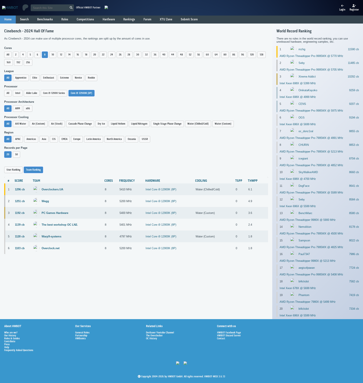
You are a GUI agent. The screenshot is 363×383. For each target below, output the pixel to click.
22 (103, 54)
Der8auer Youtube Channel (160, 332)
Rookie (91, 77)
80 (225, 54)
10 (52, 54)
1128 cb (20, 236)
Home (8, 19)
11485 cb (353, 62)
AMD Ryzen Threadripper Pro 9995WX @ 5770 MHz (311, 56)
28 (129, 54)
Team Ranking (33, 169)
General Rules (82, 332)
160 (9, 62)
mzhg (302, 49)
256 (28, 62)
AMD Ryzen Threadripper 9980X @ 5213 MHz (308, 260)
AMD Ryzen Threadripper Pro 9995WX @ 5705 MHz (311, 69)
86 (233, 54)
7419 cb (354, 295)
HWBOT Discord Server (229, 335)
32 (146, 54)
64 (216, 54)
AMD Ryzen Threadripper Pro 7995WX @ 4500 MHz (311, 233)
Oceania (132, 139)
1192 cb (20, 213)
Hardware (109, 19)
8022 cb (354, 240)
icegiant (303, 158)
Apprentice (20, 77)
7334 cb (354, 308)
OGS (302, 117)
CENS (302, 103)
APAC (18, 139)
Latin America (93, 139)
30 (137, 54)
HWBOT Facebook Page (229, 332)
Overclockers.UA (52, 189)
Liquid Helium (118, 123)
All (8, 54)
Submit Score (189, 19)
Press (7, 344)
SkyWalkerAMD (308, 172)
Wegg (45, 201)
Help (6, 347)
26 (120, 54)
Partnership (81, 335)
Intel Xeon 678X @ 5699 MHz (298, 288)
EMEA (64, 139)
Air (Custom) (38, 123)
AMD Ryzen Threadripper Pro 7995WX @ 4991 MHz (311, 138)
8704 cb (354, 158)
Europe (76, 139)
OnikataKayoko (308, 90)
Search (24, 19)
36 (155, 54)
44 (172, 54)
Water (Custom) (223, 123)
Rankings (129, 19)
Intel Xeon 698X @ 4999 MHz (298, 97)
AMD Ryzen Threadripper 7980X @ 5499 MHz (308, 301)
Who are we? (10, 332)
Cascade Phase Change (80, 123)
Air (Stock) (57, 123)
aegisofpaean (307, 267)
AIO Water (20, 123)
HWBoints (80, 338)
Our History (10, 335)
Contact (221, 338)
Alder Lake (31, 93)
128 (261, 54)
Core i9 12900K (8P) (81, 93)
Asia (44, 139)
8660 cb (354, 172)
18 (86, 54)
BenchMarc (305, 213)
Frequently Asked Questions (18, 350)
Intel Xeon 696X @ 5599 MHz (298, 206)
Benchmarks (45, 19)
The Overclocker (154, 335)
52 (190, 54)
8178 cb (354, 226)
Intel (17, 93)
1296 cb (20, 189)
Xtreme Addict (307, 76)
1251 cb (20, 201)
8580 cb (354, 213)
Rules (64, 19)
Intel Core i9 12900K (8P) (161, 189)
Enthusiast (48, 77)
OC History (151, 338)
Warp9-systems (51, 236)
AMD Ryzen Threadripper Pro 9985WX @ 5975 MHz (311, 110)
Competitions (85, 19)
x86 (28, 108)
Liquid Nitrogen (139, 123)
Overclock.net (50, 248)
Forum (147, 19)
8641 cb (354, 185)
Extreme (64, 77)
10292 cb (353, 76)
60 (207, 54)
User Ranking (13, 169)
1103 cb (20, 248)
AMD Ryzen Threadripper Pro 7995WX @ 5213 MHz (311, 151)
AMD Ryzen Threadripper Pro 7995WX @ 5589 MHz (311, 192)
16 (77, 54)
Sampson (304, 240)
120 (252, 54)
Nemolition (305, 226)
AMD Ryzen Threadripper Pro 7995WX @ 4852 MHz (311, 165)
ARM (17, 108)
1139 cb (20, 224)
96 (242, 54)
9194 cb (354, 117)
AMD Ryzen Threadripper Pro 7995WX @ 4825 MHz (311, 247)
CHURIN (304, 144)
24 (111, 54)
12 (61, 54)
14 (69, 54)
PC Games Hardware (55, 213)
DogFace (304, 185)
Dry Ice (101, 123)
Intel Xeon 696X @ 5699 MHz (298, 124)
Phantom (304, 295)
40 (163, 54)
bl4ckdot (304, 281)
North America (114, 139)
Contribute (9, 341)
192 (18, 62)
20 (94, 54)
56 (198, 54)
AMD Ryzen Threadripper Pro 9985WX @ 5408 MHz (311, 274)
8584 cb (354, 199)
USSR (145, 139)
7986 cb (354, 254)
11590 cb (353, 49)
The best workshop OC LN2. (60, 224)
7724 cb (354, 267)
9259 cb (354, 90)
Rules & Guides (12, 338)
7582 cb (354, 281)
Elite (34, 77)
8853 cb (354, 144)
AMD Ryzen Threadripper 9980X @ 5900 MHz (308, 219)
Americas (31, 139)
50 (16, 154)
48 (181, 54)
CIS (54, 139)
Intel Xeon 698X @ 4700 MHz (298, 178)
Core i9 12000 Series (54, 93)
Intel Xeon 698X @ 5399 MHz (298, 83)
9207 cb (354, 103)
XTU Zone (166, 19)
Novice (78, 77)
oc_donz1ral (306, 131)
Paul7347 (304, 254)
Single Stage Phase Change (167, 123)
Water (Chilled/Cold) (198, 123)
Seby (302, 62)
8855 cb (354, 131)
